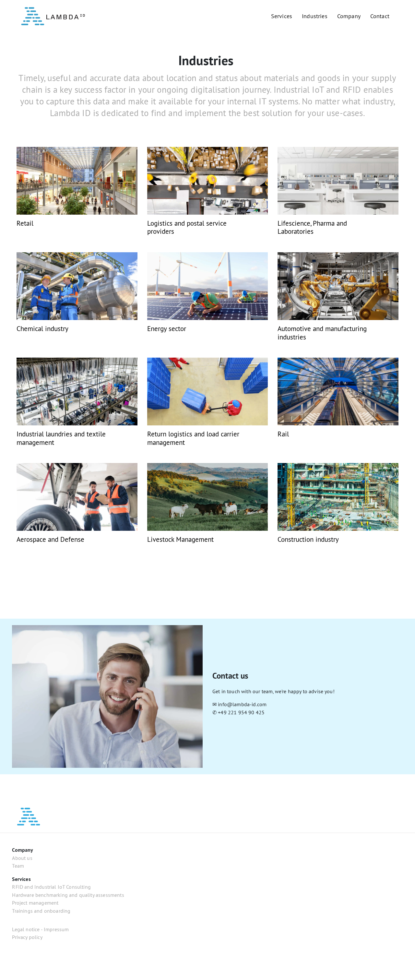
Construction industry (308, 539)
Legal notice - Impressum (40, 929)
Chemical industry (42, 328)
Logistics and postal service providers (187, 227)
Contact (379, 16)
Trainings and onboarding (41, 911)
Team (18, 865)
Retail (25, 223)
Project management (35, 902)
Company (349, 16)
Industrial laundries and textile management (61, 438)
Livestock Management (180, 539)
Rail (283, 434)
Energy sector (166, 328)
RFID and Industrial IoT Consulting (51, 887)
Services (281, 16)
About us (22, 858)
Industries (314, 16)
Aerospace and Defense (50, 539)
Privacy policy (27, 937)
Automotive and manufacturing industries (322, 332)
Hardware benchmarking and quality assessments (68, 895)
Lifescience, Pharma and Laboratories (312, 227)
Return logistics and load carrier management (193, 438)
